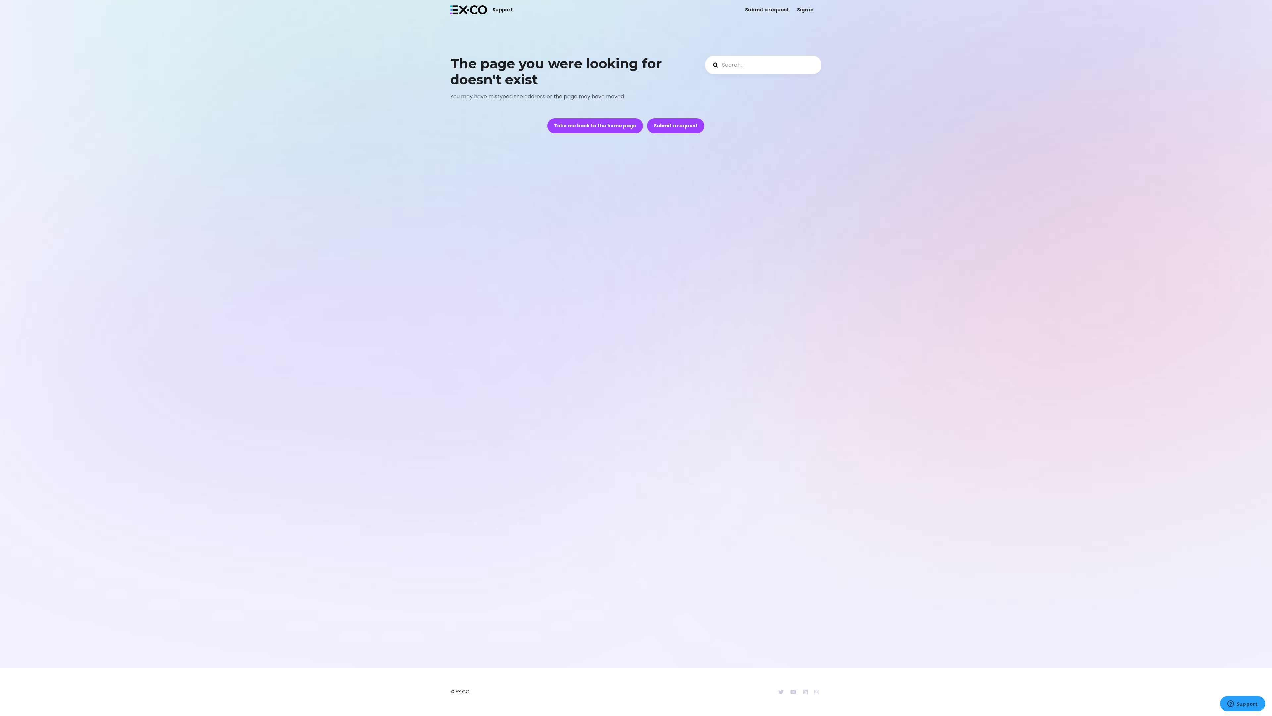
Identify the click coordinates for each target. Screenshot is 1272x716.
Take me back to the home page (595, 125)
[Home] (468, 9)
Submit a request (767, 9)
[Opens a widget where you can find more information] (1242, 704)
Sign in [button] (805, 9)
